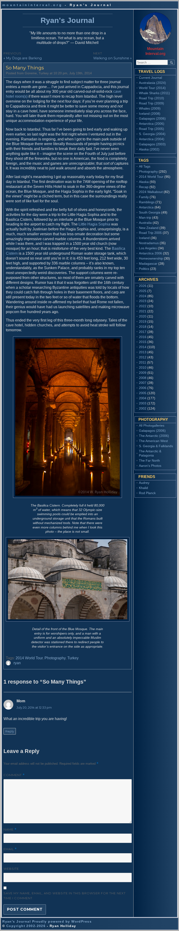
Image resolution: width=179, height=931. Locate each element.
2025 (142, 291)
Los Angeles (148, 248)
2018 (142, 326)
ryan (17, 663)
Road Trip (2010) (151, 98)
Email (10, 849)
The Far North (149, 460)
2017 (142, 332)
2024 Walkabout (151, 192)
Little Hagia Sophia (94, 224)
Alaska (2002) (149, 149)
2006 (142, 388)
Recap (143, 187)
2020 (142, 316)
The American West (153, 441)
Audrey (144, 483)
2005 (142, 393)
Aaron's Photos (150, 465)
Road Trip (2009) (151, 103)
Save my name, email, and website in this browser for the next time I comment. (64, 895)
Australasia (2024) (152, 83)
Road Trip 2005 (150, 233)
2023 (142, 301)
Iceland (144, 238)
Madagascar (148, 263)
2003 (142, 403)
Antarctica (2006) (151, 123)
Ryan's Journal (67, 20)
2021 (142, 311)
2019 (142, 321)
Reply (9, 731)
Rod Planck (147, 493)
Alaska (144, 182)
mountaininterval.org (32, 5)
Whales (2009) (150, 108)
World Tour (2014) (152, 88)
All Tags (144, 166)
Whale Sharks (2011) (154, 93)
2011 (142, 362)
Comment (14, 775)
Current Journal (150, 77)
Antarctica (146, 207)
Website (11, 868)
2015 (142, 342)
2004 (142, 398)
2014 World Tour (29, 658)
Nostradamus (149, 243)
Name (10, 829)
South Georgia (149, 212)
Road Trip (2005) (151, 129)
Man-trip (145, 217)
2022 (142, 306)
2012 (142, 357)
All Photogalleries (151, 425)
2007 (142, 383)
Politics (144, 269)
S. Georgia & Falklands (156, 446)
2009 (142, 373)
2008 (142, 378)
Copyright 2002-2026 (25, 926)
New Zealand (148, 228)
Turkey (73, 658)
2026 (142, 286)
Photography (55, 658)
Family (144, 197)
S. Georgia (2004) (152, 134)
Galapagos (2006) (152, 118)
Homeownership (151, 258)
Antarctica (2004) (151, 139)
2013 (142, 352)
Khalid (143, 488)
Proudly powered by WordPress (62, 921)
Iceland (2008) (149, 113)
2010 (142, 367)
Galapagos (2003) (152, 144)
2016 (142, 337)
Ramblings (147, 202)
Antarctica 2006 (150, 253)
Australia (145, 223)
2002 (142, 408)
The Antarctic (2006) (154, 436)
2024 (142, 296)
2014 (142, 347)
